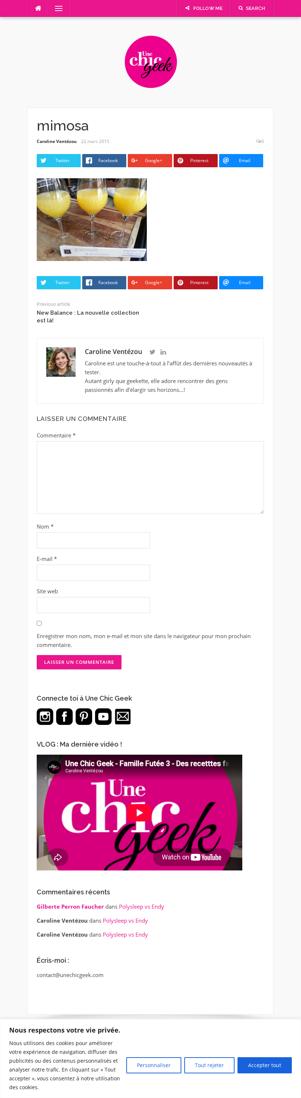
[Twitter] (152, 352)
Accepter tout (264, 1065)
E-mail (47, 558)
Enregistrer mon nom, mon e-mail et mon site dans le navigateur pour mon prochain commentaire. (144, 640)
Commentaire (56, 435)
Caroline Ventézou (57, 141)
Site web (47, 591)
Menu (55, 8)
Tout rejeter (209, 1065)
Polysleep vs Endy (141, 906)
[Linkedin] (163, 352)
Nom (45, 526)
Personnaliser (154, 1065)
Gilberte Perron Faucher (70, 906)
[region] (150, 1058)
